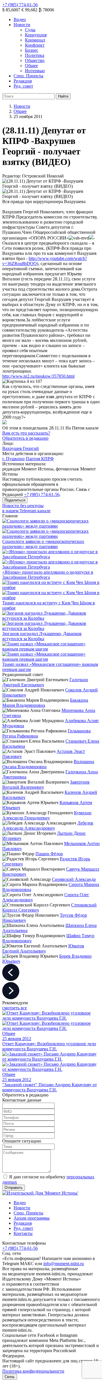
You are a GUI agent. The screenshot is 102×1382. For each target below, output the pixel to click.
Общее (31, 65)
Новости (22, 24)
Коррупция (35, 34)
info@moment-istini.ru (63, 1263)
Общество (34, 60)
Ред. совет (23, 86)
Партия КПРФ (40, 458)
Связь (10, 1377)
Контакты (23, 1233)
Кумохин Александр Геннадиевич (47, 815)
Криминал (35, 40)
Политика (34, 55)
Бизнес (31, 50)
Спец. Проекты (28, 75)
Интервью (35, 70)
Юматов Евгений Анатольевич (43, 948)
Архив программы (32, 1218)
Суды (30, 29)
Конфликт (34, 45)
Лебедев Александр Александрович (47, 826)
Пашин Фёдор (49, 853)
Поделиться (15, 500)
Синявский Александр (74, 879)
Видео (20, 19)
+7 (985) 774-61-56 (20, 4)
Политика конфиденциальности (33, 1371)
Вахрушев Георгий (20, 448)
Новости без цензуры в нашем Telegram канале (26, 508)
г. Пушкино (13, 458)
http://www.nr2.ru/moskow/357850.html (38, 376)
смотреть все (14, 1007)
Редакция (23, 81)
